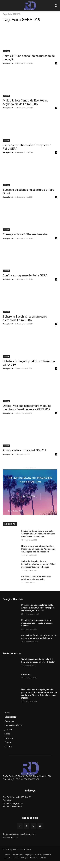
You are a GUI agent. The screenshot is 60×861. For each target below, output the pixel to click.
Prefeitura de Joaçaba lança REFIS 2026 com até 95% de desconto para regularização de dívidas (37, 608)
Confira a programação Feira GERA (25, 275)
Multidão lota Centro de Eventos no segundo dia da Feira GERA (25, 102)
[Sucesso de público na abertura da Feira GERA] (30, 172)
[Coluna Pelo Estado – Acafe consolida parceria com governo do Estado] (11, 640)
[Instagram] (26, 826)
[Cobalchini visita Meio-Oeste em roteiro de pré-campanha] (11, 581)
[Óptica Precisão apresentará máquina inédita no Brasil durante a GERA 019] (30, 388)
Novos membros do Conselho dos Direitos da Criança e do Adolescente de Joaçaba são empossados (38, 549)
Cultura (6, 51)
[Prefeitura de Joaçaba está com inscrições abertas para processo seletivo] (11, 624)
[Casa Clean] (11, 679)
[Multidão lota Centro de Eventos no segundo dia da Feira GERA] (30, 83)
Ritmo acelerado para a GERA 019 (24, 450)
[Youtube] (40, 826)
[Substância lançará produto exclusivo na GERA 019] (30, 344)
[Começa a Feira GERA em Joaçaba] (30, 217)
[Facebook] (19, 826)
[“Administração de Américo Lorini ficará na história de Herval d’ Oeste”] (11, 664)
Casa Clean (26, 674)
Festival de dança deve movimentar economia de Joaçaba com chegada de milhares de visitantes (38, 534)
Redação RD (8, 63)
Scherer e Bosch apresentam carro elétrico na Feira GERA (25, 318)
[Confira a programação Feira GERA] (30, 258)
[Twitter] (33, 826)
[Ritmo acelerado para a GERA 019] (30, 433)
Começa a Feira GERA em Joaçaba (25, 234)
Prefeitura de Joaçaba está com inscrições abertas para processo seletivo (37, 623)
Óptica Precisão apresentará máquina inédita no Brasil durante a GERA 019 (27, 407)
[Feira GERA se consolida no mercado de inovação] (30, 38)
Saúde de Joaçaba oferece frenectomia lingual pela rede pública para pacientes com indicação (38, 564)
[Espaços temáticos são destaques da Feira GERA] (30, 128)
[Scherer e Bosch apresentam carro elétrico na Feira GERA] (30, 299)
